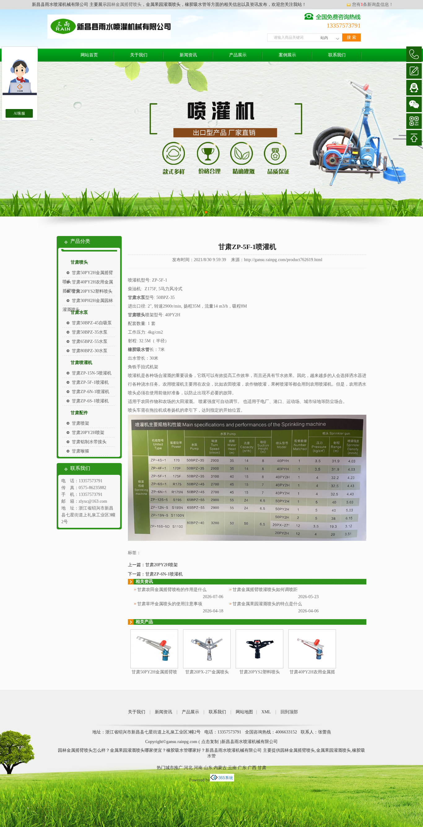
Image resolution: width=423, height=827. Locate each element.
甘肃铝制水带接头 (89, 442)
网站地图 (244, 712)
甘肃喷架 (80, 423)
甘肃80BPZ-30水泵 (89, 350)
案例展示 (287, 55)
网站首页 (89, 55)
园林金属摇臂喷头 (124, 4)
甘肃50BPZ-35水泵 (89, 332)
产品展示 (237, 55)
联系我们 (337, 55)
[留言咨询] (414, 71)
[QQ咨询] (414, 87)
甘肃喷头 (79, 262)
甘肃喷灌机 (81, 362)
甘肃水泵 (79, 312)
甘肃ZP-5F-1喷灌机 (90, 382)
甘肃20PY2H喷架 (88, 432)
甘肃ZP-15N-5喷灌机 (91, 373)
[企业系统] (222, 780)
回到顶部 (289, 712)
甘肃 (262, 767)
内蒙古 (220, 767)
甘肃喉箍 (80, 451)
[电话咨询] (414, 54)
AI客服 (19, 113)
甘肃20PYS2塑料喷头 (92, 291)
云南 (232, 767)
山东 (208, 767)
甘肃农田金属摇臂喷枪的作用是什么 (172, 589)
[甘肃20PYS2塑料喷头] (259, 667)
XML (266, 712)
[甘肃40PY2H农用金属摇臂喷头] (312, 667)
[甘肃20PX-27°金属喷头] (207, 667)
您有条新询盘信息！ (372, 4)
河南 (198, 767)
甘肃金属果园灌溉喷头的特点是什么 (267, 604)
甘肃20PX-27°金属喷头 (207, 672)
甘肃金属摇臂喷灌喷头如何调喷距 (265, 589)
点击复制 (210, 741)
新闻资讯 (188, 55)
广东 (242, 767)
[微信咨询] (414, 104)
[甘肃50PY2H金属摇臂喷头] (154, 667)
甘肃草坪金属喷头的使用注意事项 (169, 604)
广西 (252, 767)
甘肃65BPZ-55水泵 (89, 341)
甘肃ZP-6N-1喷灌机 (90, 391)
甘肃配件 (79, 412)
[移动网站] (414, 121)
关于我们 (138, 55)
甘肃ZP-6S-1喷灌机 (90, 401)
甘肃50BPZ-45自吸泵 (92, 323)
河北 (188, 767)
